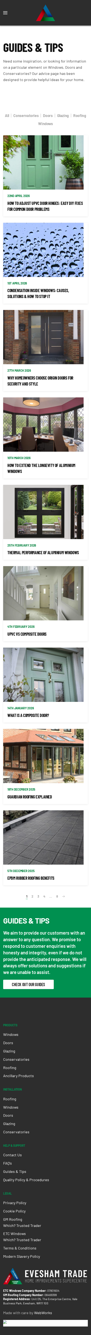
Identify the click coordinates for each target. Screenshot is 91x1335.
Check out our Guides (28, 984)
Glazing (63, 115)
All (7, 115)
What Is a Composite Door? (28, 715)
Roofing (79, 115)
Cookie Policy (14, 1211)
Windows (45, 123)
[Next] (63, 896)
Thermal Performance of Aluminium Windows (43, 552)
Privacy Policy (14, 1202)
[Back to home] (45, 13)
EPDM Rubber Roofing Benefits (30, 878)
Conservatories (26, 115)
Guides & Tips (14, 1171)
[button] (5, 13)
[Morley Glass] (18, 1323)
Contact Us (12, 1154)
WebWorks (43, 1312)
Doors (47, 115)
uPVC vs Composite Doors (27, 634)
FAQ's (7, 1163)
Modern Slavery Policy (21, 1256)
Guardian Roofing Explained (29, 796)
